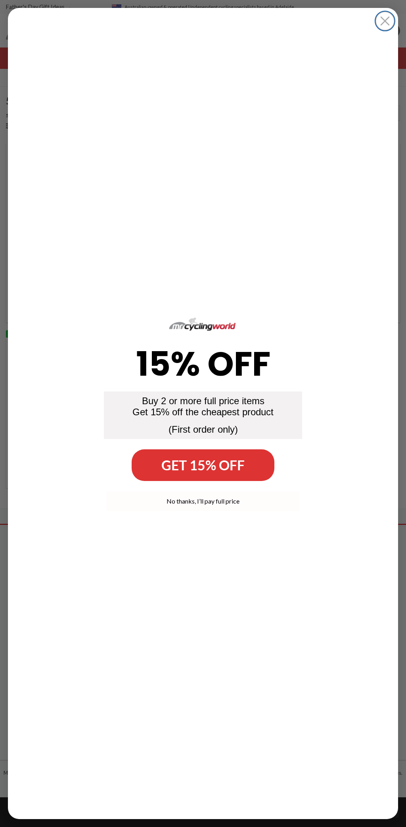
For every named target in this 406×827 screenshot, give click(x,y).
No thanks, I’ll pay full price (203, 501)
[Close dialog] (385, 21)
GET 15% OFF (203, 465)
